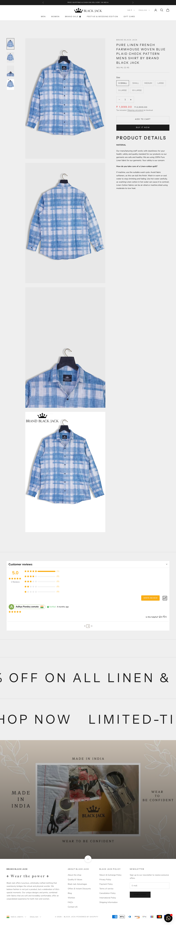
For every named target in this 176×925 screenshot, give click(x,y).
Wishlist (71, 897)
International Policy (107, 897)
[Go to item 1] (10, 44)
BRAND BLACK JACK (127, 40)
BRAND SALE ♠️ (73, 16)
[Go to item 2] (10, 57)
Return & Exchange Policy (110, 875)
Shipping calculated (135, 110)
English (143, 10)
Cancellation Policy (107, 893)
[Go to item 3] (10, 71)
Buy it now (143, 127)
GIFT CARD (129, 16)
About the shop (74, 875)
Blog (70, 893)
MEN (43, 16)
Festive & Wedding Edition (102, 16)
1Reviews (15, 582)
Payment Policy (106, 884)
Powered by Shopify (87, 917)
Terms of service (106, 888)
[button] (85, 626)
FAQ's (70, 902)
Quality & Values (75, 879)
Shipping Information (108, 902)
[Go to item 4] (10, 84)
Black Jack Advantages (77, 884)
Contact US (73, 907)
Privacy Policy (105, 879)
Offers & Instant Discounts (79, 888)
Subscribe (140, 894)
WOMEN (55, 16)
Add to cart (143, 119)
